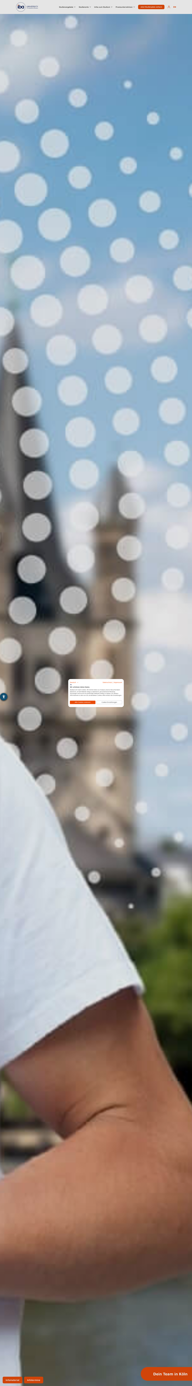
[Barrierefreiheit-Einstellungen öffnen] (3, 696)
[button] (74, 682)
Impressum (118, 682)
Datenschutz (107, 682)
